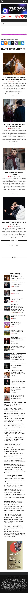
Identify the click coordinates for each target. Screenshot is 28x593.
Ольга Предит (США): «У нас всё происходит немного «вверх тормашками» (18, 397)
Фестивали (10, 81)
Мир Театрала (9, 576)
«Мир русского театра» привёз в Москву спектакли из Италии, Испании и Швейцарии (14, 485)
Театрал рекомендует (14, 274)
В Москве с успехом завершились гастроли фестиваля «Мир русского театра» (14, 521)
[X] (12, 43)
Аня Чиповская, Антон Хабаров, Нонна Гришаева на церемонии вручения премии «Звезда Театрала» (14, 439)
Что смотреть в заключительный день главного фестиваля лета (17, 277)
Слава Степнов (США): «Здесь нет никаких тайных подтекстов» (18, 389)
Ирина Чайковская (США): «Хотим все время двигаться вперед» (18, 374)
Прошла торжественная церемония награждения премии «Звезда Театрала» (14, 471)
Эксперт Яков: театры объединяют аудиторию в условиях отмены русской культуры (14, 480)
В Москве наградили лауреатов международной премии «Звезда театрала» (14, 420)
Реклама (16, 578)
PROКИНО (10, 128)
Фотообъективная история (16, 312)
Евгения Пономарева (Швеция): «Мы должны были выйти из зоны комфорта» (18, 381)
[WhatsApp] (19, 43)
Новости (10, 176)
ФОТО (14, 353)
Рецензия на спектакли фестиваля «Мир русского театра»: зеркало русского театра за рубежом (13, 516)
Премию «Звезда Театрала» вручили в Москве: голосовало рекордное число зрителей (14, 415)
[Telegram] (9, 43)
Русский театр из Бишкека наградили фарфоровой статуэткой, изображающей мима (15, 466)
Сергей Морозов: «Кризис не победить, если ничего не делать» (18, 348)
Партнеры (21, 578)
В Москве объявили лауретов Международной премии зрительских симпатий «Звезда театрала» (14, 410)
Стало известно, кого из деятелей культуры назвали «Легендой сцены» (14, 455)
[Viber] (16, 43)
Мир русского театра (15, 371)
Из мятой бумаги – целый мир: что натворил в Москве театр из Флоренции (13, 503)
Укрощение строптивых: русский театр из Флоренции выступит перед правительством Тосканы (14, 491)
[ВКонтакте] (2, 43)
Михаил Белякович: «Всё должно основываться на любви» (17, 340)
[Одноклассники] (5, 43)
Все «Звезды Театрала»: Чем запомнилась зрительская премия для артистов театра (14, 460)
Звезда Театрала (17, 576)
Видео (14, 257)
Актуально (14, 305)
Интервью (14, 337)
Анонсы (12, 318)
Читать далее (14, 95)
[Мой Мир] (22, 43)
